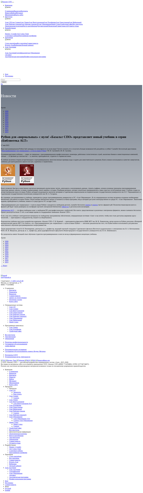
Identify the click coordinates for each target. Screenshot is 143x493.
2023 (6, 117)
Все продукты (78, 24)
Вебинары (17, 45)
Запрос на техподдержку (18, 298)
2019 (6, 124)
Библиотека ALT (8, 210)
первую (88, 205)
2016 (6, 130)
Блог (6, 74)
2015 (6, 132)
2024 (6, 115)
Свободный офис (66, 24)
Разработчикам (10, 28)
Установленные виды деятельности (17, 357)
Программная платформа (27, 36)
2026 (6, 111)
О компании (9, 11)
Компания (8, 5)
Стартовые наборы (12, 36)
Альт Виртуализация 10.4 (22, 403)
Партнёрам (9, 37)
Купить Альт (9, 45)
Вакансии (17, 11)
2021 (6, 120)
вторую (95, 205)
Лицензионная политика (14, 26)
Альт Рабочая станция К (29, 24)
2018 (6, 126)
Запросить (17, 392)
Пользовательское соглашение (16, 349)
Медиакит (19, 13)
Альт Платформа (50, 22)
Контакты (24, 11)
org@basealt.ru (6, 277)
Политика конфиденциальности (16, 342)
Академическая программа (14, 57)
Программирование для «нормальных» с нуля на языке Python (24, 151)
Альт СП (8, 22)
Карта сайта (19, 15)
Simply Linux (55, 24)
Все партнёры (22, 43)
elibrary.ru (65, 207)
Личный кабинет (27, 45)
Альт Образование (44, 24)
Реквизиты (13, 292)
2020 (6, 122)
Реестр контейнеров (30, 26)
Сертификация (21, 53)
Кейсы (13, 13)
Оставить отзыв (73, 26)
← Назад (4, 266)
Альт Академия (10, 47)
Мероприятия (10, 15)
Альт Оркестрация (62, 22)
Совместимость (61, 26)
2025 (6, 113)
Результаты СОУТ (11, 355)
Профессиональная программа (35, 57)
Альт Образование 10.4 (21, 419)
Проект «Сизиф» (11, 34)
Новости (8, 13)
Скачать (16, 398)
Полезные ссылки (15, 299)
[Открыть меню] (13, 2)
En (2, 84)
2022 (6, 119)
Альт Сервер (15, 22)
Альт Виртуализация (36, 22)
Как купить (17, 394)
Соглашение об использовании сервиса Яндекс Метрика (25, 351)
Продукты (8, 17)
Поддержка (9, 76)
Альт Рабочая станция (13, 24)
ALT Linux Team (23, 34)
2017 (6, 128)
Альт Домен (24, 22)
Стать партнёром (11, 43)
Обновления (51, 26)
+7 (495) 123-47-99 (16, 281)
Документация (42, 26)
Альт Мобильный (75, 22)
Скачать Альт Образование (23, 420)
